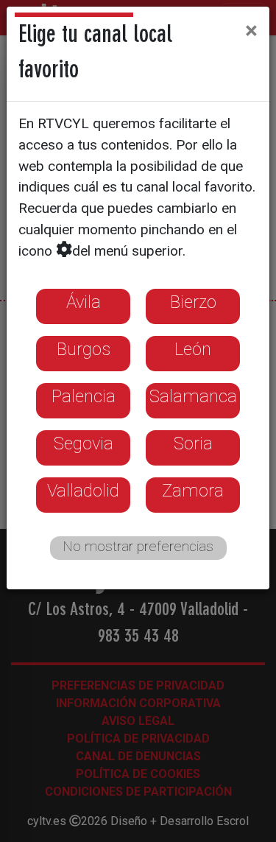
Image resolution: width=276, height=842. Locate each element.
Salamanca (193, 396)
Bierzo (193, 302)
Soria (193, 443)
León (192, 349)
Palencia (84, 396)
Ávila (83, 302)
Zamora (193, 490)
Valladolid (83, 490)
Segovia (83, 443)
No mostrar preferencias (138, 546)
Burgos (83, 349)
